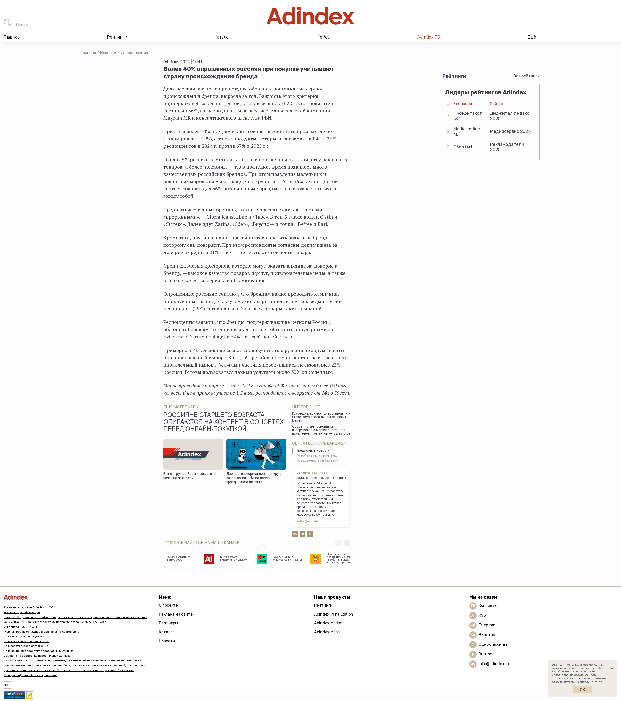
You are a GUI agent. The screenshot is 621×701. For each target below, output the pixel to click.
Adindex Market (328, 623)
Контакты (488, 605)
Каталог (166, 632)
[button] (347, 543)
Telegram (487, 625)
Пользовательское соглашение (26, 646)
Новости (108, 52)
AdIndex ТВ (428, 37)
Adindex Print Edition (333, 614)
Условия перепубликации (22, 612)
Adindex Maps (327, 632)
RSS (482, 615)
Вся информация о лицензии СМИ (27, 636)
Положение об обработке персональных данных (38, 650)
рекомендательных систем (571, 682)
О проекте (168, 605)
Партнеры (168, 623)
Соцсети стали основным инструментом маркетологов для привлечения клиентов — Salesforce (321, 430)
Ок (582, 689)
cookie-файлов (585, 675)
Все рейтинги (527, 76)
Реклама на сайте (176, 614)
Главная (88, 52)
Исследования (134, 52)
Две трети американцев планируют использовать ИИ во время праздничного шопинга (254, 478)
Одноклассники (493, 644)
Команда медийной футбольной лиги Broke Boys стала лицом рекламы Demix (321, 417)
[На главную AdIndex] (310, 16)
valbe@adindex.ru (310, 521)
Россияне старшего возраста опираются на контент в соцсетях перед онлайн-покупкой (223, 423)
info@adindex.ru (494, 663)
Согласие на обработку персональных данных (37, 655)
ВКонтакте (489, 634)
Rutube (485, 654)
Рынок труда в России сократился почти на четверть (190, 476)
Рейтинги (323, 605)
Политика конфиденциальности (26, 641)
